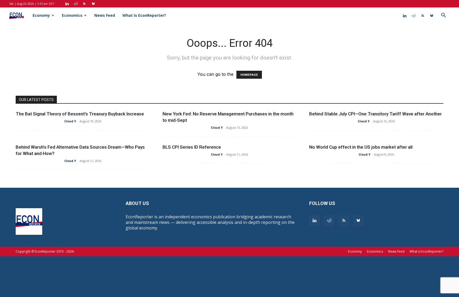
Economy (41, 15)
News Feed (104, 15)
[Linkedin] (67, 3)
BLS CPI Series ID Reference (192, 147)
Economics (72, 15)
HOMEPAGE (249, 75)
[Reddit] (76, 3)
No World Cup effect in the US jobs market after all (361, 147)
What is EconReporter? (144, 15)
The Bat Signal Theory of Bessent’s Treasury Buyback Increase (80, 113)
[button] (443, 16)
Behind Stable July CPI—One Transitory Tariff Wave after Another (375, 113)
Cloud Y (70, 121)
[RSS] (84, 3)
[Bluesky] (93, 3)
